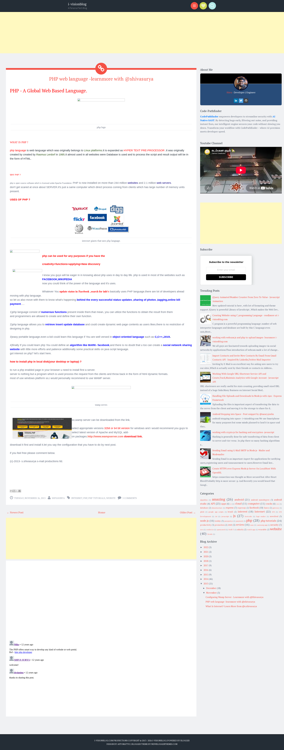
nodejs (218, 521)
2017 (206, 565)
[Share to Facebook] (19, 490)
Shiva (229, 92)
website (111, 498)
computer (254, 503)
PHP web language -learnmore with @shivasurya (101, 79)
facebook (254, 507)
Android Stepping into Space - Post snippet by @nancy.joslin (243, 414)
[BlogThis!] (14, 490)
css (277, 504)
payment (239, 521)
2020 (206, 556)
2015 (206, 574)
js (234, 515)
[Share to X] (16, 490)
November (211, 592)
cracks (269, 503)
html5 (230, 511)
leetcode (248, 516)
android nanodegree (260, 499)
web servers (164, 182)
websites (133, 182)
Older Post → (188, 512)
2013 (206, 583)
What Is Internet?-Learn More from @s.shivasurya (231, 606)
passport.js (228, 521)
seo (201, 529)
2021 (206, 551)
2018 (206, 560)
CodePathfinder (209, 116)
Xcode (209, 534)
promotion (220, 525)
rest (230, 524)
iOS (273, 512)
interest (242, 511)
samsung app (262, 525)
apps (223, 503)
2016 (206, 569)
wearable (262, 529)
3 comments (129, 498)
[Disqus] (101, 600)
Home (101, 512)
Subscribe (226, 277)
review (240, 524)
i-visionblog (77, 4)
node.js (204, 520)
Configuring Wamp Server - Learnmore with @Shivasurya (234, 597)
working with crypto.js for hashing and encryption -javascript (243, 432)
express (230, 507)
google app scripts (216, 512)
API (213, 503)
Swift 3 (231, 529)
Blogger (184, 740)
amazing (218, 499)
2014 (206, 578)
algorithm (204, 500)
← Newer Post (15, 512)
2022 (206, 547)
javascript (225, 516)
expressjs (242, 507)
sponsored (221, 529)
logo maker (261, 516)
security (274, 524)
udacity (240, 529)
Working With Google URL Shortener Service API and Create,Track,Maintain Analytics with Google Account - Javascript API (245, 377)
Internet (76, 498)
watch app (251, 529)
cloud (238, 503)
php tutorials (96, 498)
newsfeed (274, 516)
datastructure (217, 508)
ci (230, 504)
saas (252, 525)
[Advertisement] (89, 32)
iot (216, 516)
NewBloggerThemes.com (164, 744)
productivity (205, 525)
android (239, 499)
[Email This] (11, 490)
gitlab (202, 512)
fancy (266, 507)
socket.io (210, 529)
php (85, 498)
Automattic (123, 744)
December (211, 588)
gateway (275, 508)
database (204, 507)
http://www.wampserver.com (105, 436)
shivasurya (58, 498)
